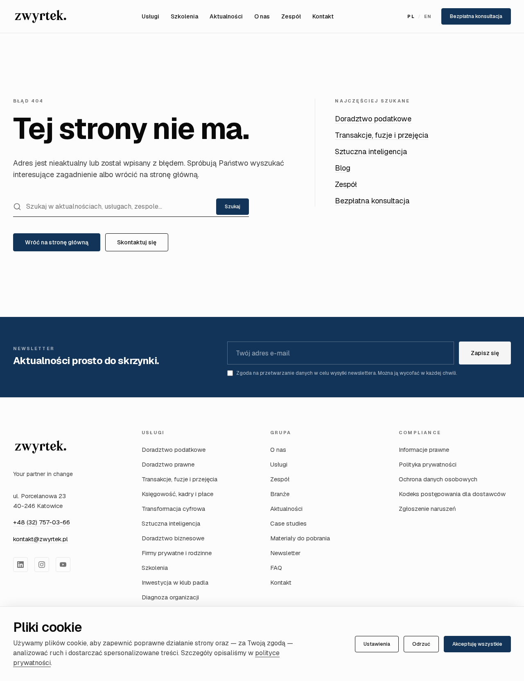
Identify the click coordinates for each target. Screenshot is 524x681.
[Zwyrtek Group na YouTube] (63, 564)
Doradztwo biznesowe (173, 538)
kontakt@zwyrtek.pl (40, 539)
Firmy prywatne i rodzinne (177, 553)
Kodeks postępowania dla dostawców (452, 494)
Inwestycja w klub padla (175, 582)
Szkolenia (184, 16)
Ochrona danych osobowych (438, 479)
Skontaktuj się (136, 242)
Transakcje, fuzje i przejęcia (381, 135)
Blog (342, 168)
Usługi (150, 16)
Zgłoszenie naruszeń (427, 508)
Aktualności (226, 16)
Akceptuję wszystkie (477, 644)
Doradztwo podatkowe (373, 118)
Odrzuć (421, 644)
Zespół (291, 16)
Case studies (288, 523)
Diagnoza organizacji (170, 597)
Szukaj (232, 206)
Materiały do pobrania (300, 538)
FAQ (276, 568)
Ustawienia (377, 644)
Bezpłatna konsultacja (476, 16)
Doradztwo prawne (168, 464)
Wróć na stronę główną (56, 242)
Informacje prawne (424, 449)
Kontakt (323, 16)
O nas (262, 16)
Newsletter (285, 553)
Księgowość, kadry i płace (177, 494)
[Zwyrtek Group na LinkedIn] (20, 564)
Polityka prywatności (427, 464)
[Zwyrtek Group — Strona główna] (40, 16)
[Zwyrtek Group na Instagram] (41, 564)
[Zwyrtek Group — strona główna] (40, 446)
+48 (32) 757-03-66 (41, 522)
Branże (279, 494)
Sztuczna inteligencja (371, 151)
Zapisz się (485, 353)
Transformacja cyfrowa (173, 508)
